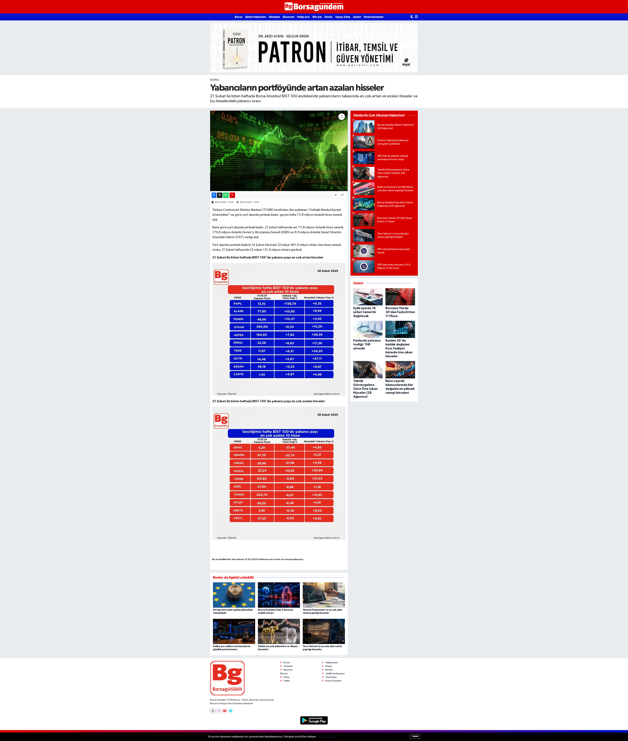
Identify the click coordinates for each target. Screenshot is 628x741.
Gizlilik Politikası (327, 736)
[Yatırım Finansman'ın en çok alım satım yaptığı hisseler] (324, 594)
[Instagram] (218, 711)
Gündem (274, 17)
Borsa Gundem (333, 680)
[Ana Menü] (416, 16)
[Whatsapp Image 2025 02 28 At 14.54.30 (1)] (279, 473)
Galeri (357, 17)
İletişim (329, 670)
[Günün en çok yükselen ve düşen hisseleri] (279, 631)
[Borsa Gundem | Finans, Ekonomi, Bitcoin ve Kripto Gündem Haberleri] (314, 6)
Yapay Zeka (342, 17)
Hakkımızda (331, 662)
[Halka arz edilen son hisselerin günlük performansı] (234, 631)
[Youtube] (224, 711)
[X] (213, 711)
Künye (328, 666)
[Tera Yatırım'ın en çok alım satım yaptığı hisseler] (324, 631)
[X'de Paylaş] (219, 195)
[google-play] (314, 720)
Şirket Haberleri (255, 17)
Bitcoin (317, 17)
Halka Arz (303, 17)
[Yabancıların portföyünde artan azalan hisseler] (279, 151)
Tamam (415, 736)
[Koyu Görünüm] (412, 17)
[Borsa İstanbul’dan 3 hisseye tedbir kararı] (279, 594)
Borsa (238, 17)
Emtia (328, 17)
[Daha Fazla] (232, 195)
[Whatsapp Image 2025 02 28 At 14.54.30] (279, 329)
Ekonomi (288, 17)
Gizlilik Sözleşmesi (335, 673)
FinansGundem (373, 17)
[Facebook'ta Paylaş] (214, 195)
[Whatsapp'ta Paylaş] (226, 195)
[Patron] (314, 47)
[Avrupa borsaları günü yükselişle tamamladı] (234, 594)
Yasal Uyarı (331, 677)
